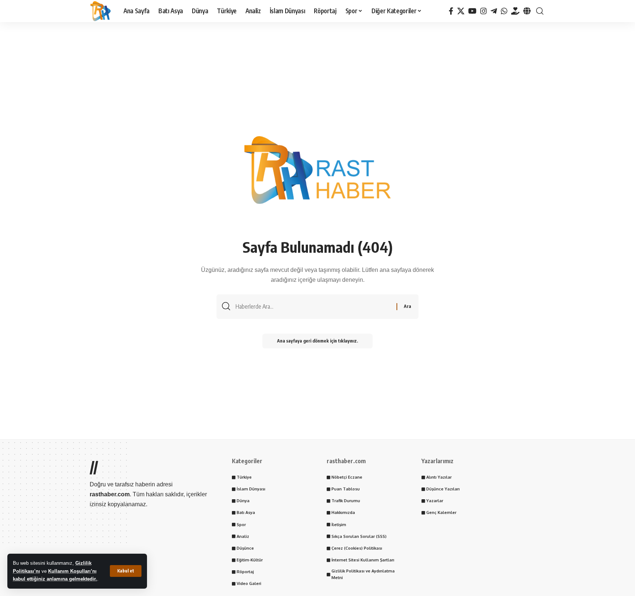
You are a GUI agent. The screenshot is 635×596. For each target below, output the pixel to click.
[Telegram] (494, 11)
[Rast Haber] (101, 11)
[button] (125, 571)
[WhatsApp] (504, 11)
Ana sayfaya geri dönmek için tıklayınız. (317, 341)
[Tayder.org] (515, 11)
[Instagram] (483, 11)
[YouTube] (472, 11)
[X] (460, 11)
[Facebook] (451, 11)
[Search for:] (313, 306)
